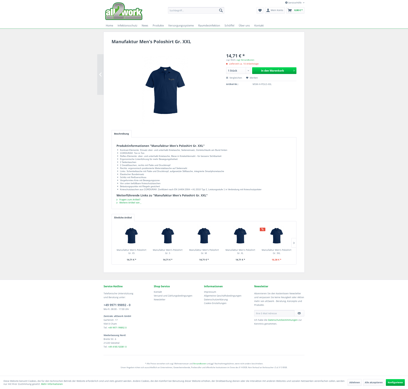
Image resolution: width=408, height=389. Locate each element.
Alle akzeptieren (374, 382)
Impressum (210, 291)
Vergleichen (235, 77)
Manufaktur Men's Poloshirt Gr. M (204, 251)
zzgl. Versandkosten (245, 60)
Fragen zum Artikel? (129, 199)
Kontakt (158, 291)
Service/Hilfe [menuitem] (295, 2)
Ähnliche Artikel (123, 217)
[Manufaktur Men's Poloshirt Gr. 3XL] (276, 235)
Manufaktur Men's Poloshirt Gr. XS (131, 251)
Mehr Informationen (52, 383)
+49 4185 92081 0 (117, 346)
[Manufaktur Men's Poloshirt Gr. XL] (240, 235)
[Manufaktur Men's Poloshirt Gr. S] (167, 235)
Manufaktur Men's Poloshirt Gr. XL (240, 251)
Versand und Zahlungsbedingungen (173, 295)
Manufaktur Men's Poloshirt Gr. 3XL (276, 251)
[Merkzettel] (260, 10)
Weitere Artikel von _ (130, 202)
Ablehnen (354, 382)
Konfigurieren (395, 382)
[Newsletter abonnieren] (299, 313)
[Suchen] (221, 10)
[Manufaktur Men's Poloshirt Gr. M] (204, 235)
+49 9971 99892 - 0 (117, 305)
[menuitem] (196, 10)
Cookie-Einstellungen (215, 303)
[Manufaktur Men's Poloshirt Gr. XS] (131, 235)
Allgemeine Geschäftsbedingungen (222, 295)
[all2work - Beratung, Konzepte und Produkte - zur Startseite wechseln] (123, 11)
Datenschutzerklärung (216, 299)
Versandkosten (199, 363)
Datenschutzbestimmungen (283, 319)
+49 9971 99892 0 (117, 327)
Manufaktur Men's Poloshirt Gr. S (167, 251)
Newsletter (159, 299)
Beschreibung (121, 133)
